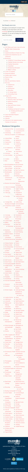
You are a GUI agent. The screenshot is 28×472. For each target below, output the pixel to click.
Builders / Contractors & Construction (8, 177)
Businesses (8, 58)
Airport (17, 138)
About (6, 51)
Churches (7, 196)
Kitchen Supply (8, 290)
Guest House (8, 262)
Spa (16, 400)
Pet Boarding (8, 348)
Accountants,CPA (19, 131)
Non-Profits (18, 329)
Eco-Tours (17, 222)
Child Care (7, 192)
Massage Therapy (19, 310)
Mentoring (10, 226)
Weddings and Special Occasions (16, 109)
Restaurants (18, 387)
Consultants (18, 215)
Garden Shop (18, 252)
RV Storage (18, 391)
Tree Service (18, 413)
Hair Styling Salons (9, 263)
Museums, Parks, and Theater (15, 99)
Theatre (17, 408)
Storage (17, 404)
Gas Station (8, 254)
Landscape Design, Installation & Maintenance (20, 291)
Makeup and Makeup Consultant (8, 305)
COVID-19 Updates (10, 71)
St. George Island (12, 92)
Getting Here (11, 88)
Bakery (17, 159)
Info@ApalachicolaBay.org (14, 453)
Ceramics (17, 191)
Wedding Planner (19, 421)
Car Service (8, 189)
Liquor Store (18, 299)
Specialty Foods (19, 402)
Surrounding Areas (12, 94)
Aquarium (17, 142)
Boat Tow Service (19, 170)
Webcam (7, 118)
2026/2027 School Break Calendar (17, 60)
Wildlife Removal (19, 426)
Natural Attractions (12, 101)
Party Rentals (18, 344)
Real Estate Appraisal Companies (18, 377)
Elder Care (18, 224)
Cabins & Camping (9, 187)
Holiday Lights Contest (10, 75)
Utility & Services (19, 415)
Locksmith (7, 301)
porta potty (8, 366)
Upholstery (8, 415)
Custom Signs (8, 220)
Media (6, 312)
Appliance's (18, 140)
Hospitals (7, 277)
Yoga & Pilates (8, 432)
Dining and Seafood (10, 73)
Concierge (7, 215)
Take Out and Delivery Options (12, 81)
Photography (8, 361)
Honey (17, 273)
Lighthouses (8, 299)
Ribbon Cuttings (12, 70)
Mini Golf (7, 314)
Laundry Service (9, 297)
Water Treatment (19, 419)
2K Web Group (22, 468)
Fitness (17, 243)
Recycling (7, 387)
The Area (7, 83)
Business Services (9, 183)
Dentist (17, 220)
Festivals (17, 234)
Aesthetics (18, 133)
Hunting (17, 278)
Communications (19, 204)
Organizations (18, 336)
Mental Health (18, 312)
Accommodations (19, 129)
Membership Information (14, 68)
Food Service (18, 247)
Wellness (7, 426)
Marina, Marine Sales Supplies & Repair (19, 305)
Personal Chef (18, 346)
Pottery (10, 151)
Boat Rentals (18, 166)
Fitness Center (8, 245)
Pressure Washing (20, 366)
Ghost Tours (18, 254)
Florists (17, 245)
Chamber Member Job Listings (15, 62)
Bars (6, 161)
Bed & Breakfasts (9, 164)
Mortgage (7, 316)
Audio (16, 153)
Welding (17, 424)
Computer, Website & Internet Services (19, 207)
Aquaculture (8, 142)
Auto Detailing (8, 155)
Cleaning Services (19, 196)
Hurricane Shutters (9, 280)
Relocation (10, 90)
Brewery (17, 174)
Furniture (7, 252)
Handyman (18, 263)
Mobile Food (18, 314)
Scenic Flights (8, 393)
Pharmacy (7, 355)
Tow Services (18, 409)
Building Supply (19, 176)
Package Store (19, 342)
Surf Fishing (8, 406)
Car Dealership (19, 187)
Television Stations (9, 408)
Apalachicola (11, 84)
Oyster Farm (8, 342)
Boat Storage (8, 170)
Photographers (19, 355)
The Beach (10, 107)
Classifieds (10, 66)
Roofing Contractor (10, 391)
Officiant (17, 335)
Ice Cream (20, 389)
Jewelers (7, 286)
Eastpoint (10, 86)
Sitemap (7, 79)
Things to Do (8, 96)
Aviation (7, 159)
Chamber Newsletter (13, 64)
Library (17, 297)
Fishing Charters (9, 243)
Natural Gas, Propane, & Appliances (18, 321)
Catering (7, 191)
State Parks (8, 404)
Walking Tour (8, 116)
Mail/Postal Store (19, 301)
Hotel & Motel (19, 277)
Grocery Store (18, 260)
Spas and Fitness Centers (14, 105)
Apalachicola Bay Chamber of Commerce (14, 7)
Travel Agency (8, 413)
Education (7, 224)
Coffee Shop (18, 202)
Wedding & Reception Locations (8, 422)
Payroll (6, 346)
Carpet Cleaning (19, 189)
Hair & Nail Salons (19, 262)
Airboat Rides (8, 138)
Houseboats (8, 278)
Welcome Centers (20, 423)
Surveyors (17, 406)
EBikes (6, 222)
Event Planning (19, 232)
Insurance (7, 284)
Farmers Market (9, 234)
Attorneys (7, 153)
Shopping (10, 103)
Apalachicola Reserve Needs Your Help (15, 53)
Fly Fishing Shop (9, 247)
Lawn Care (21, 295)
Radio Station (8, 376)
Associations (18, 151)
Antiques (7, 140)
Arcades (7, 144)
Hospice (17, 275)
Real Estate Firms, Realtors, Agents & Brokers (20, 383)
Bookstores (18, 172)
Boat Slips (18, 168)
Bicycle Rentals (19, 164)
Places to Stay (8, 77)
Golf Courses (8, 260)
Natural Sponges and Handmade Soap (9, 327)
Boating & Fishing (12, 98)
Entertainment (18, 230)
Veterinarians (18, 417)
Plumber (7, 363)
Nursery (7, 331)
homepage (4, 31)
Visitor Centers (8, 419)
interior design (18, 284)
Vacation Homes (9, 417)
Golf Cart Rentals (9, 256)
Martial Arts (18, 308)
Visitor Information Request (12, 114)
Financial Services (9, 239)
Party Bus (7, 344)
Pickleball (17, 361)
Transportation (19, 411)
